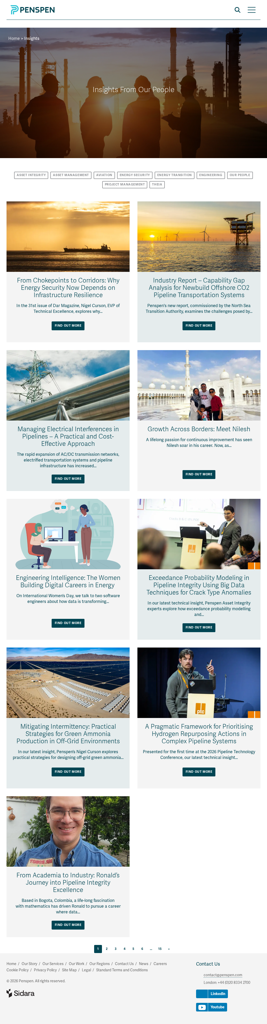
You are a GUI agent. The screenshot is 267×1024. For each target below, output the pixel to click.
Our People (240, 175)
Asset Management (71, 175)
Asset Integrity (31, 175)
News (143, 964)
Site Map (69, 970)
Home (14, 38)
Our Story (29, 964)
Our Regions (99, 964)
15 (160, 949)
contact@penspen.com (223, 975)
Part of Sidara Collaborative (37, 993)
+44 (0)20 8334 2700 (234, 982)
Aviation (104, 175)
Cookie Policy (18, 970)
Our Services (53, 964)
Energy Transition (174, 175)
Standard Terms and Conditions (122, 970)
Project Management (125, 185)
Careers (160, 964)
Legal (86, 970)
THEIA (157, 185)
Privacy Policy (45, 970)
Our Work (76, 964)
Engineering (210, 175)
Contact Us (208, 964)
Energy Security (135, 175)
